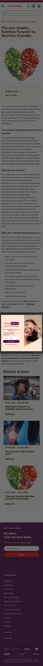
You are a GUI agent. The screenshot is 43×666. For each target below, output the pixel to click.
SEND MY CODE (11, 341)
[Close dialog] (40, 316)
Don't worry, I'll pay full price (11, 344)
